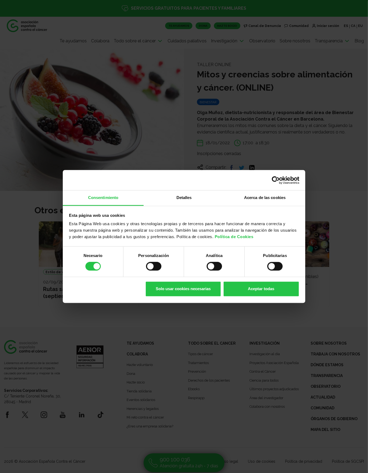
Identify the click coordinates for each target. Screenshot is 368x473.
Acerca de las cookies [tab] (265, 197)
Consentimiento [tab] (103, 197)
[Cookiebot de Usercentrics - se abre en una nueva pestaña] (275, 180)
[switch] (153, 266)
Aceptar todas (261, 288)
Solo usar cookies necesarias (183, 288)
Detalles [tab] (184, 197)
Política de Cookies (234, 236)
